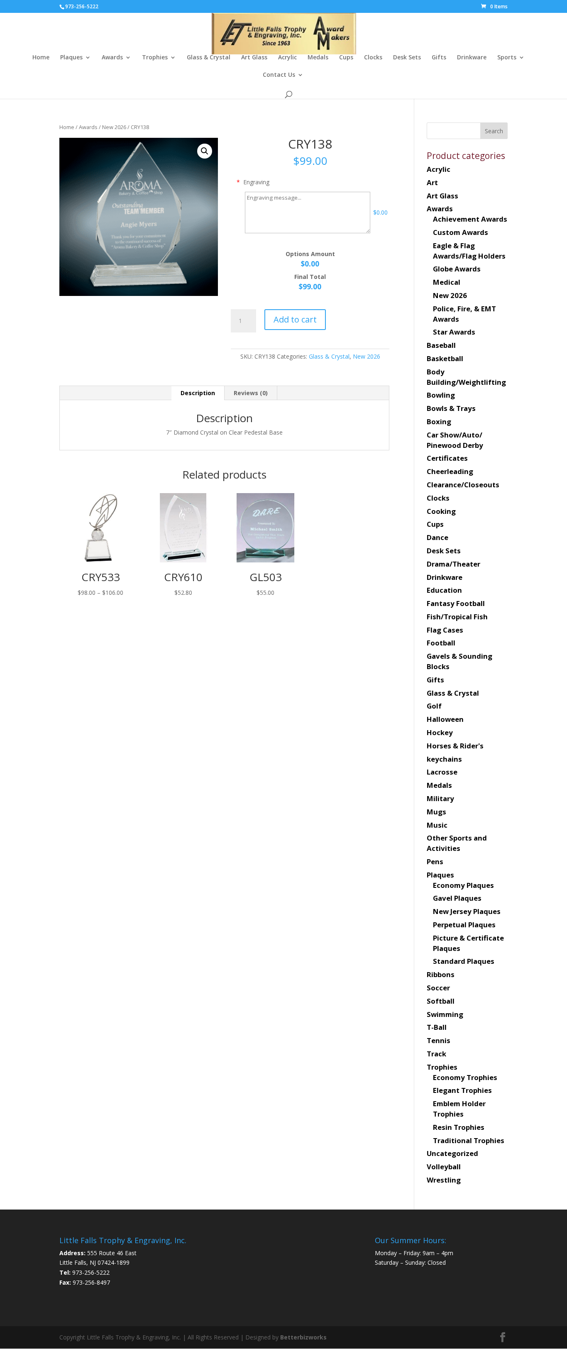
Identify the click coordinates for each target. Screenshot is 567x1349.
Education (444, 590)
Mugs (436, 811)
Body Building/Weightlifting (466, 377)
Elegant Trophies (462, 1090)
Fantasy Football (456, 603)
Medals (318, 57)
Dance (437, 537)
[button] (204, 151)
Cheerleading (450, 471)
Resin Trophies (458, 1127)
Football (441, 643)
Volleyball (444, 1166)
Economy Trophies (465, 1077)
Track (436, 1053)
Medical (446, 282)
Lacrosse (442, 772)
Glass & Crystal (208, 57)
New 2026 (114, 127)
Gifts (439, 57)
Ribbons (441, 974)
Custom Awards (460, 232)
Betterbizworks (303, 1337)
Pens (435, 861)
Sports (506, 57)
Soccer (438, 987)
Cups (346, 57)
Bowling (441, 395)
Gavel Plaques (457, 898)
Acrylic (287, 57)
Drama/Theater (453, 564)
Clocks (373, 57)
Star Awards (454, 332)
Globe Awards (457, 269)
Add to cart (295, 319)
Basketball (445, 358)
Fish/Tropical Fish (457, 616)
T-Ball (437, 1027)
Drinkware (471, 57)
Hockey (440, 732)
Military (440, 798)
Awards (112, 57)
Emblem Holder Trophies (459, 1109)
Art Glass (254, 57)
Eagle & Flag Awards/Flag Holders (469, 251)
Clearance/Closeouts (463, 484)
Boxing (439, 421)
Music (437, 825)
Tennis (438, 1040)
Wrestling (444, 1180)
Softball (441, 1001)
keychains (444, 759)
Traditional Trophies (468, 1140)
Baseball (441, 345)
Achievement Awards (470, 219)
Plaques (71, 57)
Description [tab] (198, 393)
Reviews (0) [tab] (251, 393)
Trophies (155, 57)
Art (432, 182)
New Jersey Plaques (467, 911)
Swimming (445, 1014)
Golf (434, 706)
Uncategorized (452, 1153)
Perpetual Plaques (464, 924)
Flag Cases (445, 630)
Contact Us (279, 75)
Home (40, 57)
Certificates (447, 458)
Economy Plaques (463, 885)
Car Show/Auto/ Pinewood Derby (455, 440)
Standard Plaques (463, 961)
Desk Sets (407, 57)
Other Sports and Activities (457, 843)
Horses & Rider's (455, 745)
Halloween (445, 719)
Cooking (441, 511)
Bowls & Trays (451, 408)
